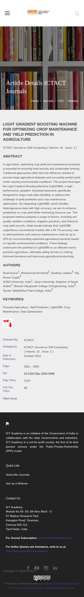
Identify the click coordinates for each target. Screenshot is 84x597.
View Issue (10, 398)
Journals (48, 100)
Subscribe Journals (17, 474)
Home (35, 100)
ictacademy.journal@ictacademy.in (27, 551)
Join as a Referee (17, 483)
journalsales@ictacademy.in (55, 537)
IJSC (61, 100)
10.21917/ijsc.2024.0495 (39, 373)
